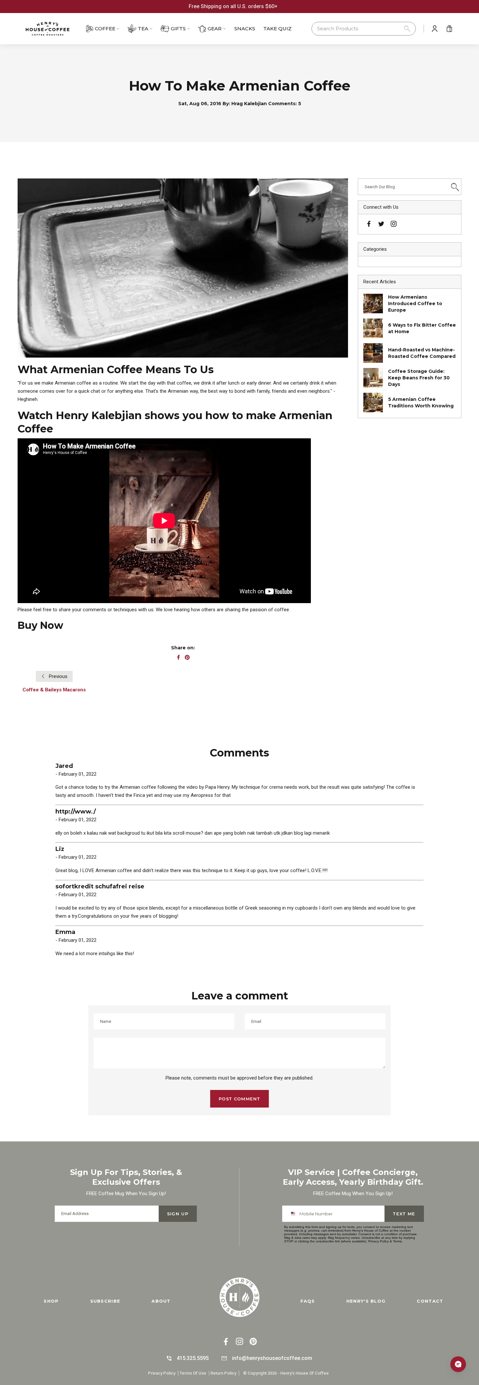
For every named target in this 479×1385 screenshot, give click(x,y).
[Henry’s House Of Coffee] (54, 28)
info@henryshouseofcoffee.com (272, 1358)
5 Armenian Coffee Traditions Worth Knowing (421, 402)
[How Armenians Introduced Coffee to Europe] (373, 303)
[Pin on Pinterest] (187, 658)
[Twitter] (381, 223)
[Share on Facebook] (178, 658)
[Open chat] (458, 1364)
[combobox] (294, 1214)
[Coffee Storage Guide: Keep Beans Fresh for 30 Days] (373, 378)
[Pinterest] (253, 1342)
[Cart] (449, 29)
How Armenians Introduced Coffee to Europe (415, 303)
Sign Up (177, 1213)
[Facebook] (369, 225)
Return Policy (223, 1373)
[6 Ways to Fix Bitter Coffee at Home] (373, 328)
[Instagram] (394, 225)
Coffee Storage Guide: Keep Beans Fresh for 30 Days (419, 377)
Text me (404, 1213)
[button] (364, 29)
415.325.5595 (193, 1358)
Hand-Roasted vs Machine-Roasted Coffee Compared (422, 353)
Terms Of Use (193, 1373)
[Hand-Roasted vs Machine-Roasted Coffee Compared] (373, 353)
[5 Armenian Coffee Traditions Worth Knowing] (373, 402)
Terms (397, 1241)
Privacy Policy (378, 1241)
